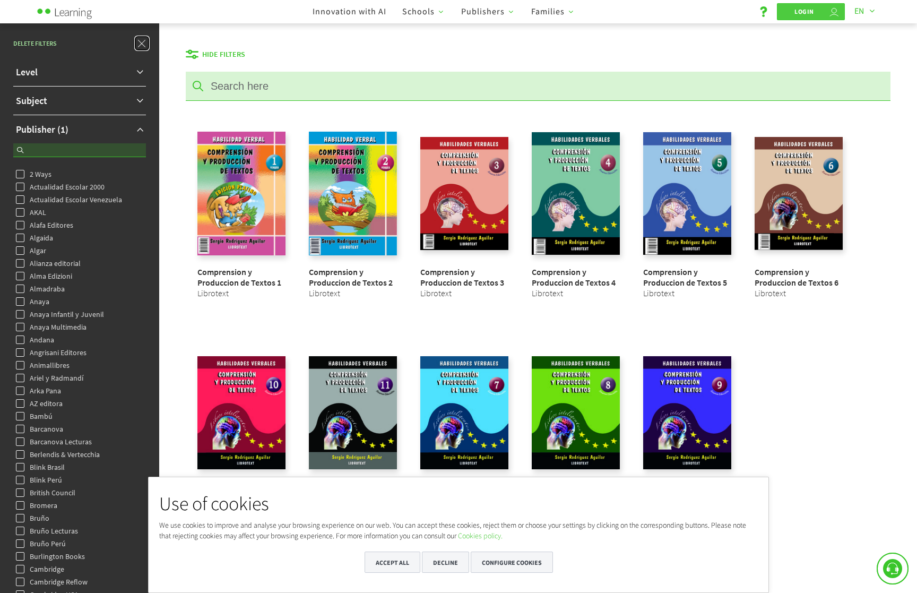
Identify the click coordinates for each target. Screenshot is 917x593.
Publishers (483, 11)
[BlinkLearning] (77, 10)
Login (804, 11)
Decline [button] (445, 562)
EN (859, 10)
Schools (418, 11)
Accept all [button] (392, 562)
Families (548, 11)
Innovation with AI (349, 11)
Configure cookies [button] (512, 562)
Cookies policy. (480, 535)
